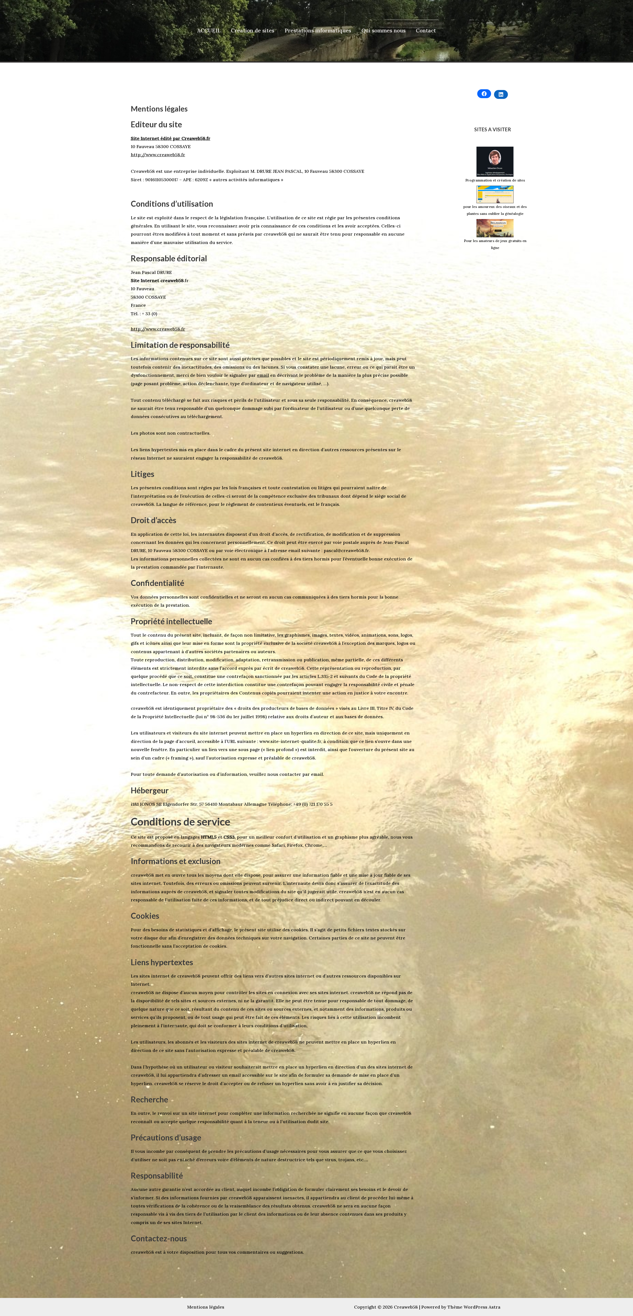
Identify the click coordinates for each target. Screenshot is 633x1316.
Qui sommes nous (384, 30)
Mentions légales (205, 1307)
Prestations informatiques (318, 30)
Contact (426, 30)
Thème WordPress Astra (474, 1307)
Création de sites (252, 30)
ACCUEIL (209, 30)
